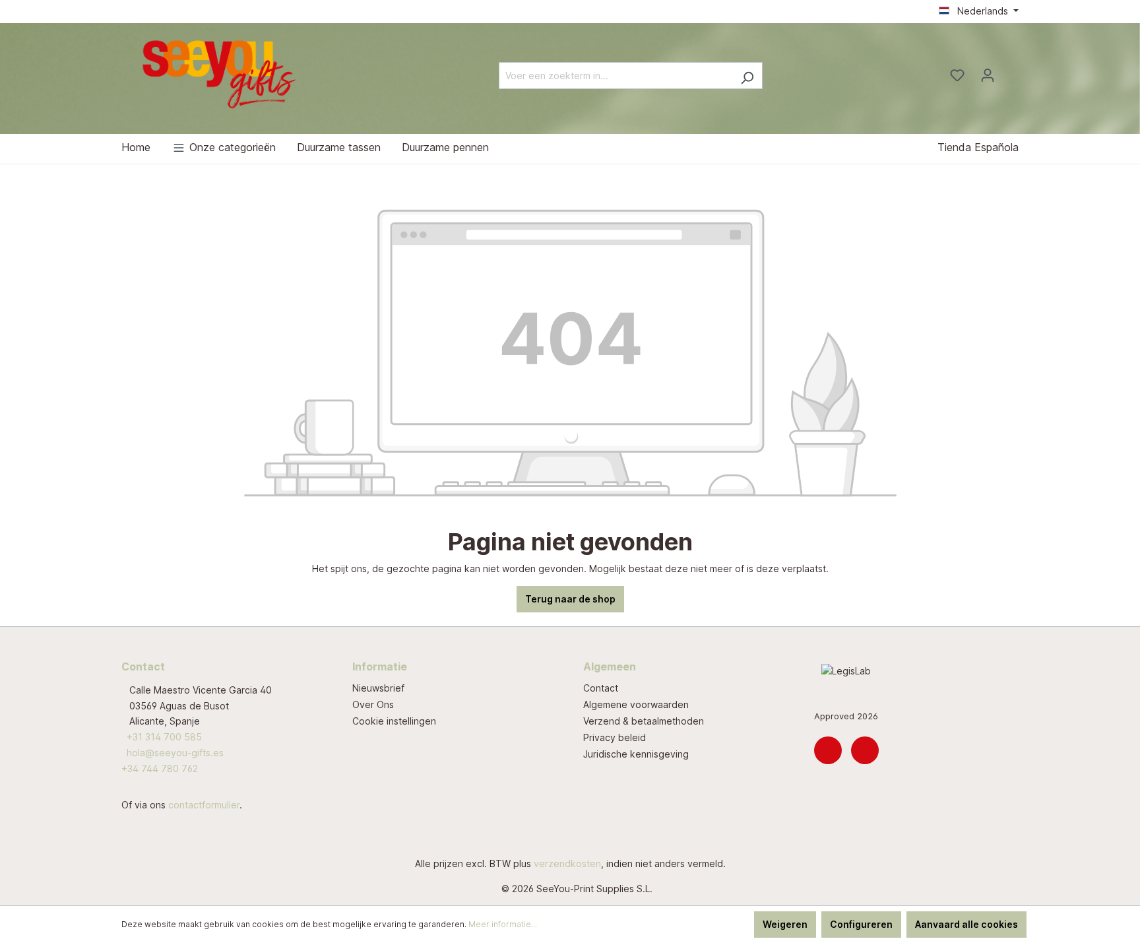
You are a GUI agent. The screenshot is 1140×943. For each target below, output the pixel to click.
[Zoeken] (747, 75)
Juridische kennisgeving (636, 754)
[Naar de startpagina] (220, 73)
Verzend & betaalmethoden (643, 721)
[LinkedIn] (828, 750)
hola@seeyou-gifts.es (175, 752)
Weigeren (785, 924)
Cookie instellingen (394, 721)
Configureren (861, 924)
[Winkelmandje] (1011, 71)
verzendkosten (567, 863)
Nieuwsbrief (378, 688)
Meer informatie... (502, 924)
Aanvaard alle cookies (966, 924)
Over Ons (373, 704)
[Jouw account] (987, 75)
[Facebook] (865, 750)
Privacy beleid (614, 737)
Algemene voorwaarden (636, 704)
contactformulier (203, 804)
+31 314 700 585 (164, 736)
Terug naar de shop (570, 598)
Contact (600, 688)
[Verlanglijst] (957, 75)
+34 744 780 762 (159, 768)
